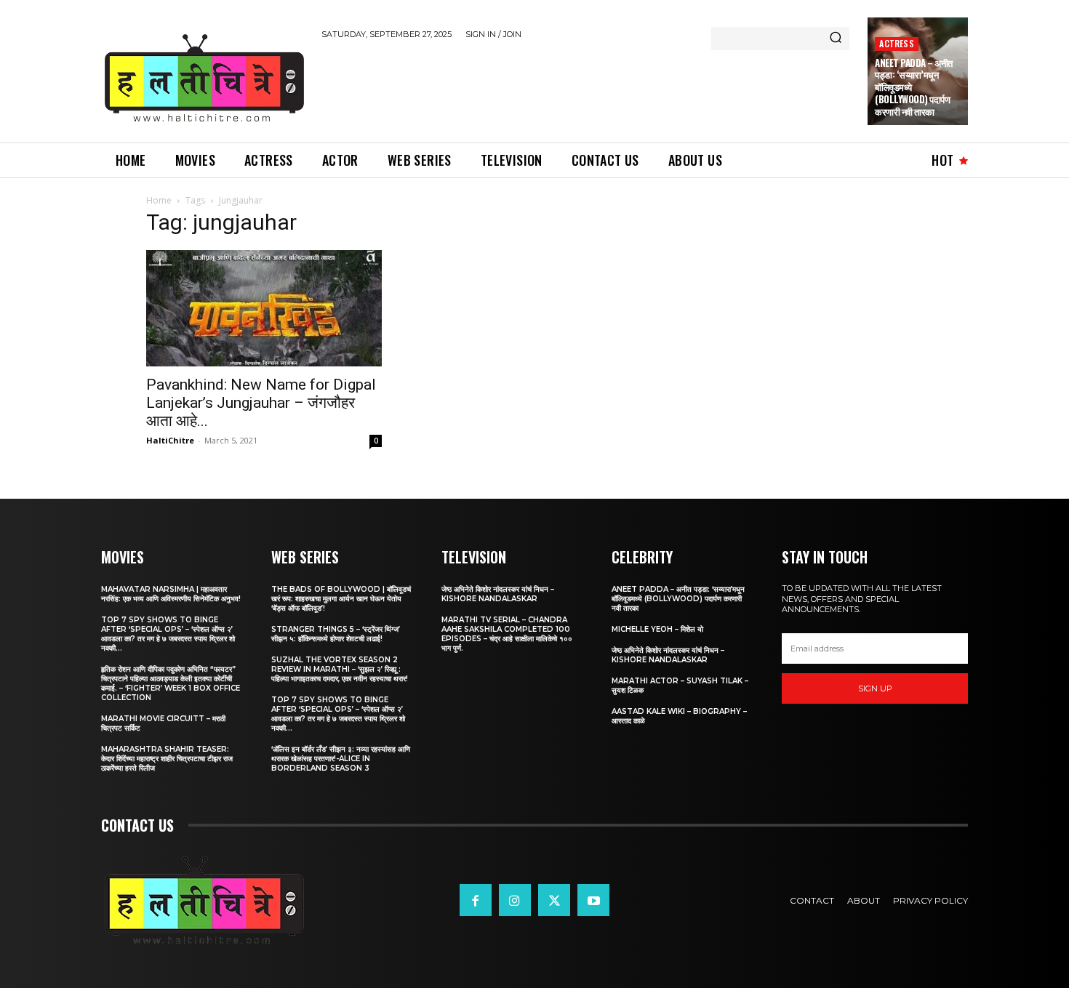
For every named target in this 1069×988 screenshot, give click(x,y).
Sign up (875, 688)
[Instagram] (515, 900)
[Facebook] (476, 900)
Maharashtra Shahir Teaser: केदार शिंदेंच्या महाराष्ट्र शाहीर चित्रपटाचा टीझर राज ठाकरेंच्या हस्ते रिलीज (167, 758)
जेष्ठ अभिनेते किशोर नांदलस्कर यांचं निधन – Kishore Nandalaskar (497, 594)
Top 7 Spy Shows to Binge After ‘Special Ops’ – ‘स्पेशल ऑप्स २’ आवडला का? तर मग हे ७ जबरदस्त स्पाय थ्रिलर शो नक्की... (168, 634)
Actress (896, 43)
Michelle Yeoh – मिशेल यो (657, 629)
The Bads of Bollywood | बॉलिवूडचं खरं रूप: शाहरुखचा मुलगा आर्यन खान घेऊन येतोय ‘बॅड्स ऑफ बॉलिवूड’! (341, 599)
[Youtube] (593, 900)
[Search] (835, 38)
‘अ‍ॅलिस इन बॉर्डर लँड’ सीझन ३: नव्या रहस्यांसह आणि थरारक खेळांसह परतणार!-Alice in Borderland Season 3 (340, 758)
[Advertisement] (586, 88)
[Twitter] (554, 900)
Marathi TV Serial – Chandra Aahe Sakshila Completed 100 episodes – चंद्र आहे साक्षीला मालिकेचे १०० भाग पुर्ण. (506, 634)
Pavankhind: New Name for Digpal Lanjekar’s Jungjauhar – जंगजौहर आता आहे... (261, 403)
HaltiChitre (170, 440)
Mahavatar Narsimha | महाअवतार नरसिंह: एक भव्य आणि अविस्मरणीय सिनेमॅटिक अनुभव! (171, 594)
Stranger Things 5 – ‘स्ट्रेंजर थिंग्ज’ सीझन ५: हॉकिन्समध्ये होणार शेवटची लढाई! (335, 633)
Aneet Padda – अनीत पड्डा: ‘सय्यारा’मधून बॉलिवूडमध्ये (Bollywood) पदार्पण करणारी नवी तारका (678, 599)
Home (159, 200)
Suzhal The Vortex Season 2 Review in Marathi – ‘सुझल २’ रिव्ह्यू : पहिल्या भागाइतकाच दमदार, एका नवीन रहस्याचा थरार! (339, 669)
